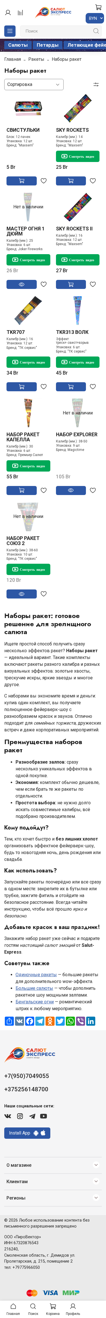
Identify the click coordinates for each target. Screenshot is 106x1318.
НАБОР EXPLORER (77, 434)
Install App (21, 1133)
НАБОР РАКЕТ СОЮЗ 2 (23, 540)
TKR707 (16, 332)
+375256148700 (26, 1089)
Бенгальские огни (35, 1001)
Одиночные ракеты (36, 974)
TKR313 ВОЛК (72, 332)
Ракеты (36, 59)
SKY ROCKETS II (74, 229)
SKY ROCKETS (72, 130)
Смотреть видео (81, 156)
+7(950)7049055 (26, 1076)
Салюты (18, 45)
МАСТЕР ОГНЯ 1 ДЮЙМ (26, 231)
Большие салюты (34, 988)
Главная (12, 59)
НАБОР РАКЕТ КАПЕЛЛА (23, 437)
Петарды (48, 45)
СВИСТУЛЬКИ (23, 130)
